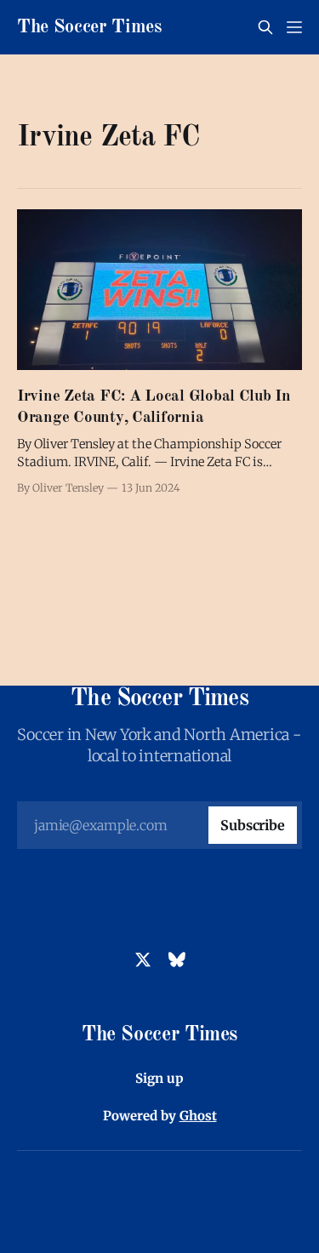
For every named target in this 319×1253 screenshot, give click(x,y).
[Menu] (294, 27)
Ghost (198, 1116)
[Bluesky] (176, 959)
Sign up (159, 1078)
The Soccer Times (89, 27)
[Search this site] (265, 27)
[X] (142, 959)
